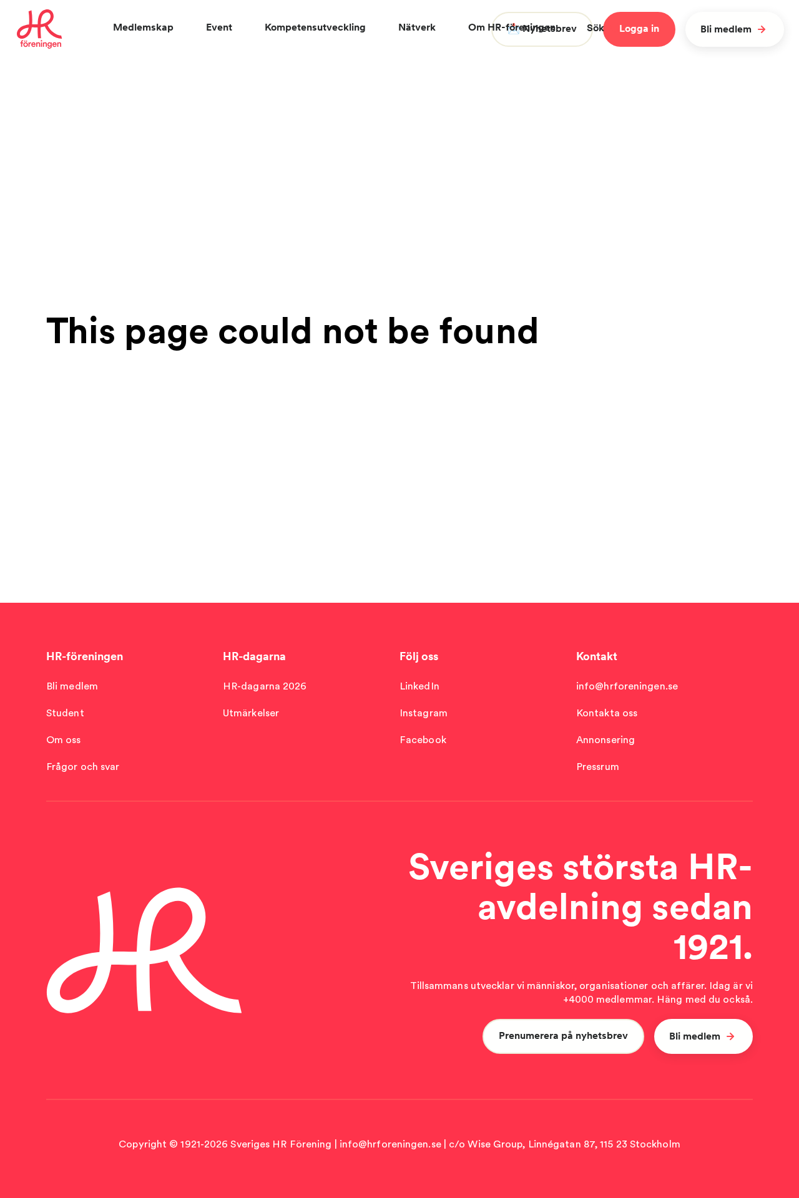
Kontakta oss (606, 713)
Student (65, 713)
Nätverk (417, 27)
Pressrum (597, 766)
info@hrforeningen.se (627, 686)
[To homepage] (39, 29)
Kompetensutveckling (315, 27)
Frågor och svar (83, 766)
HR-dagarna (254, 656)
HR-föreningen (84, 656)
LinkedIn (419, 686)
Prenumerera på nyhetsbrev (563, 1035)
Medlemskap (143, 27)
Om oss (63, 740)
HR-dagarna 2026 (265, 686)
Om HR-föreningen (512, 27)
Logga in (639, 28)
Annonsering (605, 740)
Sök (595, 28)
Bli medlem (726, 29)
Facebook (423, 740)
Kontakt (596, 656)
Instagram (424, 713)
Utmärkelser (251, 713)
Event (219, 27)
